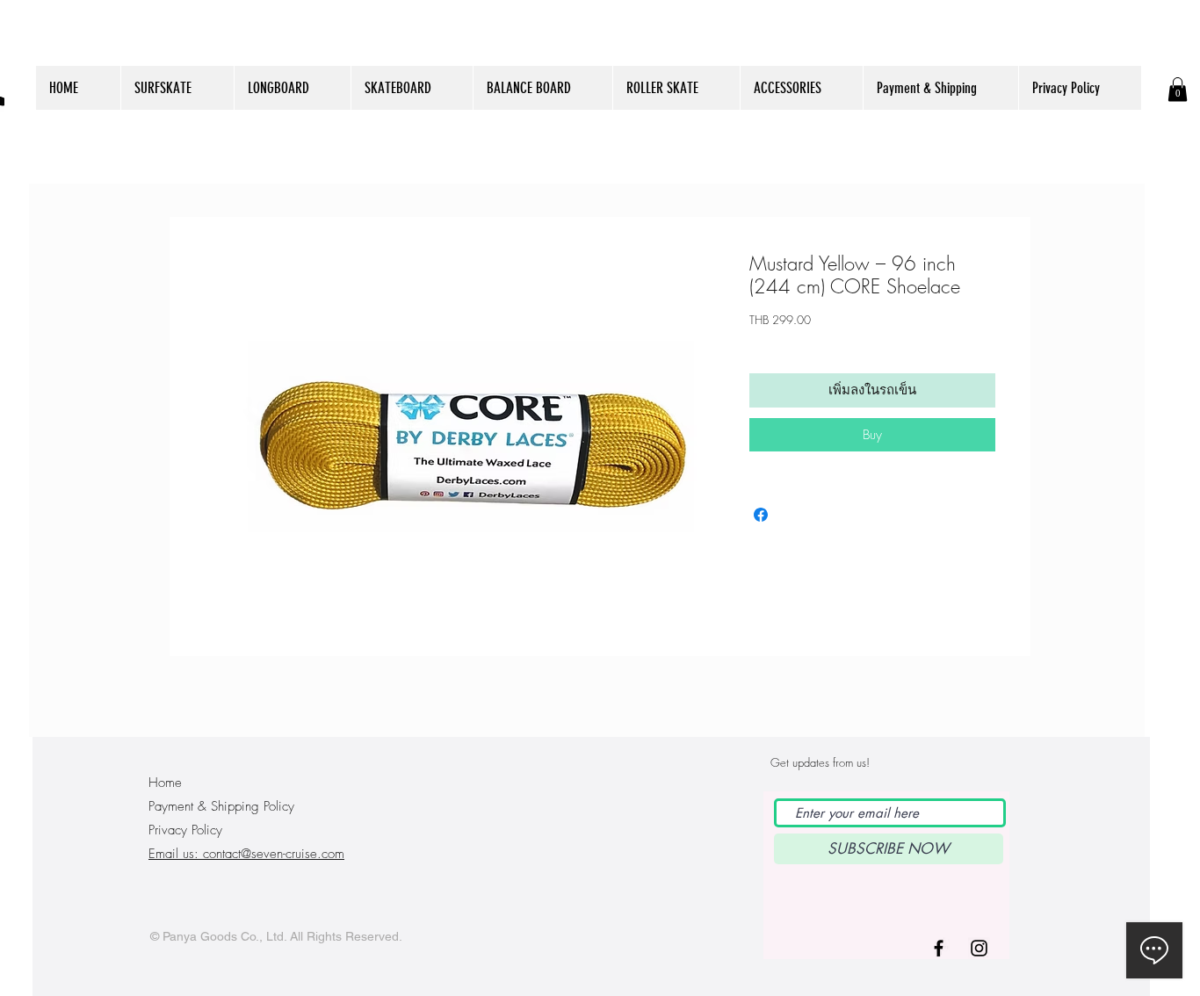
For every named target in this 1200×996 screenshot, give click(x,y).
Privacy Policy (185, 830)
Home (165, 782)
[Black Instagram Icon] (979, 948)
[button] (1177, 89)
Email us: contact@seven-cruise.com (246, 853)
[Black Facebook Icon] (939, 948)
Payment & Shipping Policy (221, 806)
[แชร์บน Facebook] (760, 514)
